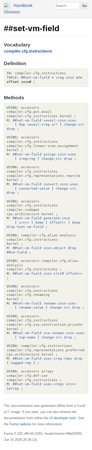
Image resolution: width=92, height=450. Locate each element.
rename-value (31, 307)
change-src (74, 124)
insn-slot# (53, 273)
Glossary (12, 12)
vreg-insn (65, 77)
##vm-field (17, 252)
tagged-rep (21, 363)
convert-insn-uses (60, 184)
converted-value (34, 188)
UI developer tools (62, 418)
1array (13, 388)
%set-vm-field (30, 227)
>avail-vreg (38, 124)
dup (22, 124)
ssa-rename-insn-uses (63, 333)
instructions (40, 51)
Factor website (20, 424)
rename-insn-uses (59, 303)
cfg (25, 51)
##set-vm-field (32, 28)
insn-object (54, 248)
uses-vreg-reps (57, 358)
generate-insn (56, 218)
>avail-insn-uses (59, 120)
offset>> (58, 222)
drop (11, 129)
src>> (24, 222)
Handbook (23, 5)
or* (55, 124)
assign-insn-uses (59, 154)
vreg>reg (27, 159)
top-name (27, 337)
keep (39, 222)
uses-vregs (53, 384)
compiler (12, 51)
